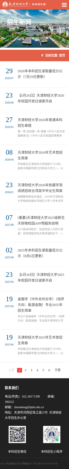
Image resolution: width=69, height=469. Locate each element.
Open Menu (64, 5)
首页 (12, 29)
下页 (57, 370)
